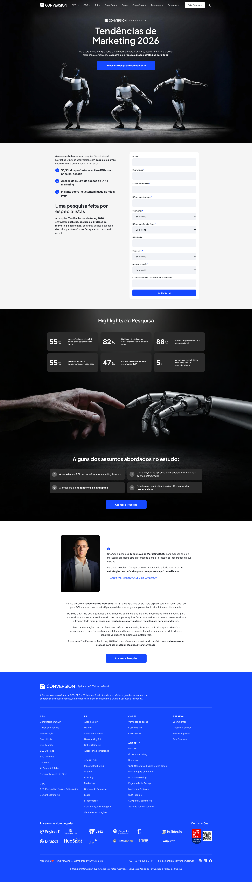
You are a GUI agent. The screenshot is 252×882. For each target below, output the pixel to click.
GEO (85, 5)
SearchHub (46, 739)
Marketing (89, 783)
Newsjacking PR (92, 739)
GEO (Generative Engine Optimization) (59, 789)
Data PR (88, 727)
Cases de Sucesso (49, 727)
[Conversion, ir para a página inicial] (57, 686)
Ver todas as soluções (95, 812)
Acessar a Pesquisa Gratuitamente (126, 65)
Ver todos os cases (138, 721)
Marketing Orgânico (138, 789)
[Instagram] (200, 861)
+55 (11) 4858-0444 (143, 860)
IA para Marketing (137, 777)
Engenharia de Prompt (139, 783)
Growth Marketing (137, 754)
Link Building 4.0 (92, 745)
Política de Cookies (173, 869)
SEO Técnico (46, 745)
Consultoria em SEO (50, 721)
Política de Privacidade (150, 869)
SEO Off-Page (47, 756)
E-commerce (91, 800)
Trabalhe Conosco (182, 727)
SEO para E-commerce (140, 800)
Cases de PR (134, 733)
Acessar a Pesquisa (126, 504)
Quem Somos (179, 721)
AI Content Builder (49, 768)
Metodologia (46, 733)
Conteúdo (45, 762)
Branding (88, 777)
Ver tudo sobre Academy (141, 806)
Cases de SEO (135, 727)
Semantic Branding (50, 794)
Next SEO (133, 748)
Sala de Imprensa (181, 733)
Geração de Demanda (95, 789)
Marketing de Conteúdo (140, 771)
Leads (87, 794)
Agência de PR (91, 721)
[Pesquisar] (209, 5)
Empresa (172, 5)
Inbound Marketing (94, 766)
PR (96, 5)
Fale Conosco (195, 5)
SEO (74, 5)
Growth (88, 771)
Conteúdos (138, 5)
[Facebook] (210, 861)
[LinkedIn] (205, 861)
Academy (156, 5)
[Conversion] (53, 5)
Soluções (110, 5)
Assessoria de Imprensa (96, 750)
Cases (125, 5)
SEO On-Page (47, 750)
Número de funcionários (144, 224)
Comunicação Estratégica (97, 806)
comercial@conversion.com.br (178, 860)
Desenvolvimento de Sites (53, 774)
